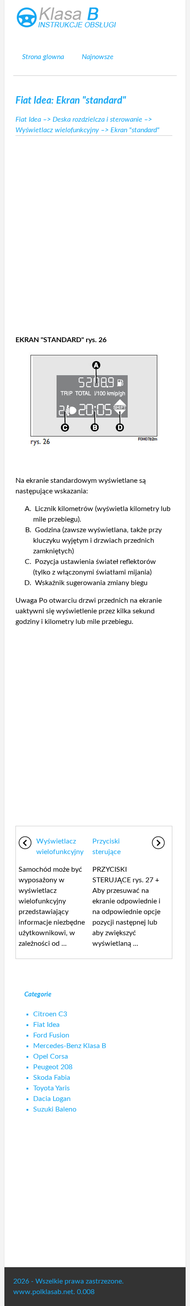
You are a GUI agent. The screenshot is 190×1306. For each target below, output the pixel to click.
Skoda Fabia (51, 1077)
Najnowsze (98, 56)
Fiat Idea (28, 119)
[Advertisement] (95, 233)
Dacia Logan (52, 1098)
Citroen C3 (50, 1014)
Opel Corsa (50, 1056)
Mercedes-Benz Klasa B (69, 1045)
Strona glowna (43, 56)
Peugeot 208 (52, 1067)
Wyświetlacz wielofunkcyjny (57, 130)
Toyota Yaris (51, 1088)
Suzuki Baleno (54, 1109)
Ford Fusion (51, 1035)
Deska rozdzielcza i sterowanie (97, 119)
